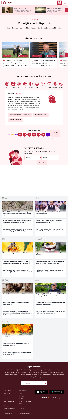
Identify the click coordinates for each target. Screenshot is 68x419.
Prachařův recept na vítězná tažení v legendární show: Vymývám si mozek (49, 221)
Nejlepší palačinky (29, 377)
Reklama (6, 396)
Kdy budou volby (9, 372)
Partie (54, 370)
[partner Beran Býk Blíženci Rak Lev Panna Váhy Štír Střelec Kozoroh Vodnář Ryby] (50, 157)
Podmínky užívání (9, 401)
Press (20, 393)
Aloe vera (22, 374)
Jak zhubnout (11, 370)
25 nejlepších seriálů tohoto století (13, 294)
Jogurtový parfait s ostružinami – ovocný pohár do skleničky (50, 253)
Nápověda (22, 406)
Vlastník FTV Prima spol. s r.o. (9, 409)
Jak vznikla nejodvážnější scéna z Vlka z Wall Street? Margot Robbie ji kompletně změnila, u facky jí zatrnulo (17, 313)
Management (22, 390)
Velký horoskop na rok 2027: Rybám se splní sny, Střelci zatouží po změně (55, 10)
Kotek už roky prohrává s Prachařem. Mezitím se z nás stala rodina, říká (50, 212)
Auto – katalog (31, 372)
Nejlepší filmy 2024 (21, 370)
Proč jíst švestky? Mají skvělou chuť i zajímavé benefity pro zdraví (16, 344)
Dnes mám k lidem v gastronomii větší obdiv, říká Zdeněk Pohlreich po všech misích (49, 230)
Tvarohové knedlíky (58, 374)
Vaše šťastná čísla (34, 130)
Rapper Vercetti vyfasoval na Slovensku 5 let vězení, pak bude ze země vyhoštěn (50, 303)
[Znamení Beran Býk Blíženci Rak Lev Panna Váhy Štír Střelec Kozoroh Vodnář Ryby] (33, 157)
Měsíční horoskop (40, 115)
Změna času (48, 370)
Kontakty (21, 399)
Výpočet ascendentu (45, 374)
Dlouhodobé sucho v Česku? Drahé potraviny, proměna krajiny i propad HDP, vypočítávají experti (17, 212)
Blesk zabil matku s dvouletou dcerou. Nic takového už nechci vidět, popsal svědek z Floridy (17, 230)
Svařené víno (59, 372)
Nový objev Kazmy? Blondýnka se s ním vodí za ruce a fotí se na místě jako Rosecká (50, 312)
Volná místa (7, 393)
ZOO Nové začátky (21, 372)
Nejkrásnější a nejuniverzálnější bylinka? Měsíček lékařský (17, 336)
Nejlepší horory (31, 370)
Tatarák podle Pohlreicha (11, 374)
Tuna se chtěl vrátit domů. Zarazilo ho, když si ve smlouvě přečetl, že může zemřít (43, 64)
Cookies (6, 406)
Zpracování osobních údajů (25, 402)
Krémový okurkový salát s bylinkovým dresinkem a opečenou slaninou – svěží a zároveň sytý (50, 262)
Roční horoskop (15, 120)
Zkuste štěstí (56, 133)
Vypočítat (42, 162)
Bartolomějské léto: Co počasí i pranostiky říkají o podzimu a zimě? (17, 353)
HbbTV (6, 399)
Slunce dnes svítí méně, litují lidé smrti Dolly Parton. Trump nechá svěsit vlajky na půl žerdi (17, 221)
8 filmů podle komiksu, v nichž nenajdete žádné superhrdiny (16, 303)
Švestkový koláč (39, 377)
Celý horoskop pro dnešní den (20, 115)
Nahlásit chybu (8, 413)
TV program (40, 370)
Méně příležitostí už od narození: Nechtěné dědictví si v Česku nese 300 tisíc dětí (22, 10)
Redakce (21, 408)
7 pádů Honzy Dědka (41, 372)
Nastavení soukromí (24, 413)
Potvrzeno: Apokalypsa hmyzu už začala (14, 253)
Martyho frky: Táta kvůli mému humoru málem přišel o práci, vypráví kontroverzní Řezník (50, 294)
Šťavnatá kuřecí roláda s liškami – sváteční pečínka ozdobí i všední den (50, 271)
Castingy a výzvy (23, 396)
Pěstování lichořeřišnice (32, 374)
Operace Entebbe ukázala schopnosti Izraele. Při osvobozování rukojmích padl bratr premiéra (16, 262)
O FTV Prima (7, 390)
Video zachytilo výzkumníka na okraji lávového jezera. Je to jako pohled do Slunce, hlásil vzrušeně (17, 271)
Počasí (59, 370)
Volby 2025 (52, 372)
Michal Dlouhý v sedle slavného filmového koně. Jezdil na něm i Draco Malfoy (15, 63)
